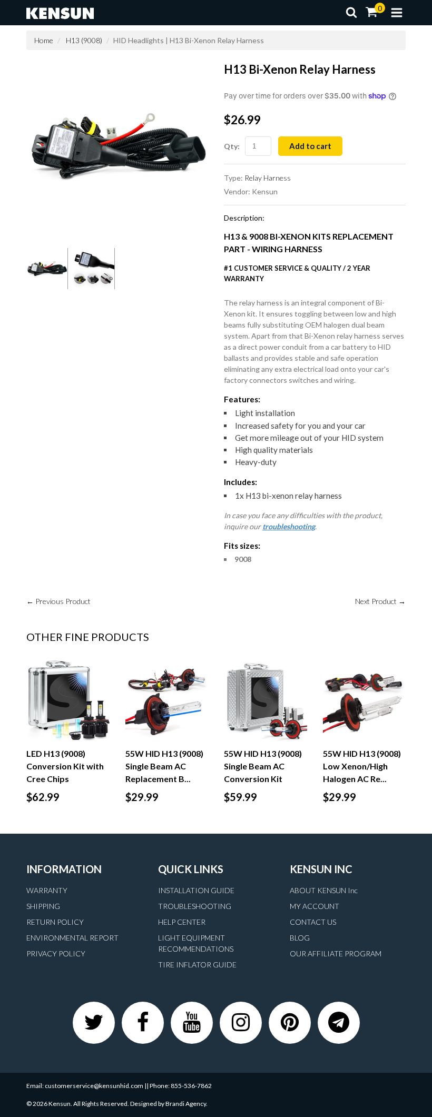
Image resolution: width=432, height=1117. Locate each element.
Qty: (232, 146)
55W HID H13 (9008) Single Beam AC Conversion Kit (263, 766)
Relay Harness (267, 177)
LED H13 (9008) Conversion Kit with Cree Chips (65, 766)
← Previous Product (58, 601)
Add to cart (310, 146)
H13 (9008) (84, 40)
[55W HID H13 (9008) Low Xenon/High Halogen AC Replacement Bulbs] (364, 700)
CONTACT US (313, 921)
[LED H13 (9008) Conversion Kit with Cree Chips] (68, 700)
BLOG (300, 937)
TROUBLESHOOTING (194, 906)
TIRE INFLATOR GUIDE (197, 964)
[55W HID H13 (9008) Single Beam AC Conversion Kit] (265, 700)
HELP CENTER (181, 921)
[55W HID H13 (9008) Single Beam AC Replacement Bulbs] (167, 700)
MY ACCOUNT (314, 906)
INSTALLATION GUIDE (196, 890)
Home (43, 40)
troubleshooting (288, 526)
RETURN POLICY (55, 921)
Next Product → (380, 601)
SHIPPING (43, 906)
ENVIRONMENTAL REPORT (72, 937)
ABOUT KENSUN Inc (324, 890)
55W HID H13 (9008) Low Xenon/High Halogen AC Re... (362, 766)
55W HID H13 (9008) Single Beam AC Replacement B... (164, 766)
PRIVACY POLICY (55, 953)
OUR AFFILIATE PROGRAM (335, 953)
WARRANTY (46, 890)
